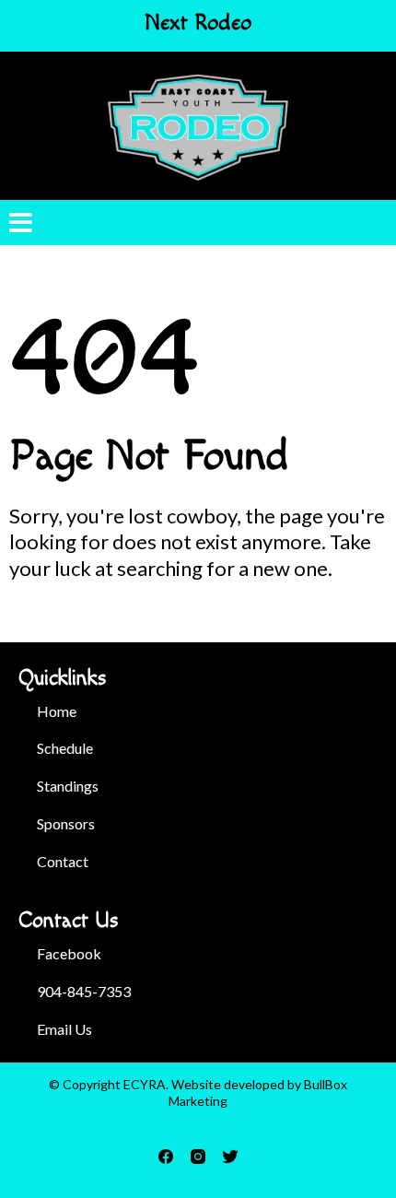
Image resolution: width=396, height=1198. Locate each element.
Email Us (64, 1029)
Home (56, 711)
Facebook (69, 953)
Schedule (65, 748)
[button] (20, 225)
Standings (68, 785)
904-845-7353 (84, 991)
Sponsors (66, 823)
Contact (62, 861)
